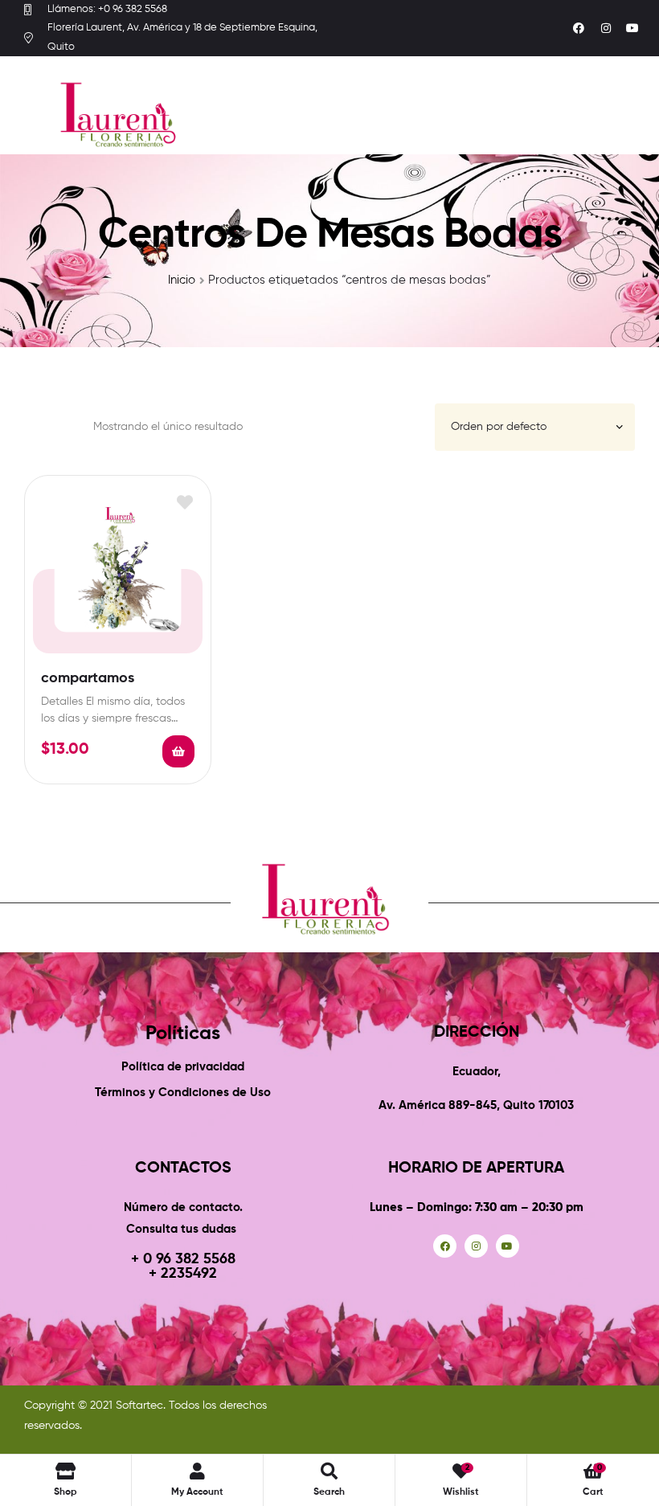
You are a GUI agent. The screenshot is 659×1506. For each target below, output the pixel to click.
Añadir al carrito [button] (178, 751)
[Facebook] (578, 28)
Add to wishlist (184, 502)
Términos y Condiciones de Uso (183, 1093)
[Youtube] (632, 28)
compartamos (87, 678)
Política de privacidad (182, 1067)
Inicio (181, 280)
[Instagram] (606, 28)
